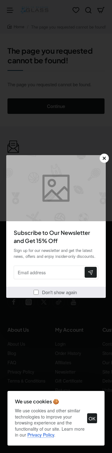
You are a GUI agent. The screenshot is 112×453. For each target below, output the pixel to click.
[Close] (104, 158)
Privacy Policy (40, 435)
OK (92, 418)
